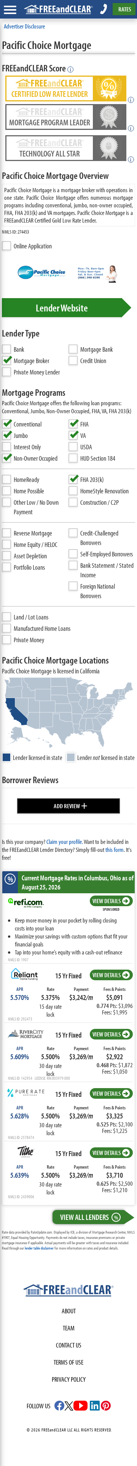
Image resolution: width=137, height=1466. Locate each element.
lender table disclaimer (39, 1248)
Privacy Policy (69, 1379)
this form (114, 849)
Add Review (71, 804)
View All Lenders (89, 1217)
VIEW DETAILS (106, 901)
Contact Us (68, 1345)
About (69, 1310)
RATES (124, 9)
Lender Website (62, 307)
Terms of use (68, 1362)
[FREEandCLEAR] (68, 1291)
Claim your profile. (64, 841)
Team (69, 1328)
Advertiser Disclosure (24, 26)
